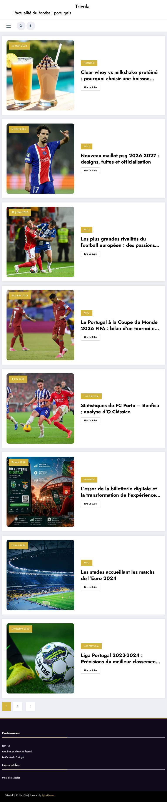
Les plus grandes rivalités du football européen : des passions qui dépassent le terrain (118, 242)
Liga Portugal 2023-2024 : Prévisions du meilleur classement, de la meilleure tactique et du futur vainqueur (120, 658)
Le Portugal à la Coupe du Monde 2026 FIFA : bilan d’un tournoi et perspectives (119, 325)
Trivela (82, 6)
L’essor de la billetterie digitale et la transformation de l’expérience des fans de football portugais (119, 492)
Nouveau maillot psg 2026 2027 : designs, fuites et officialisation (120, 158)
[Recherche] (21, 26)
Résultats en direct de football (17, 751)
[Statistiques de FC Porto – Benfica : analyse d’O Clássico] (40, 408)
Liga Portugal (91, 396)
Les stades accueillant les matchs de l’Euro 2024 (118, 575)
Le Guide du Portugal (13, 757)
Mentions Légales (11, 777)
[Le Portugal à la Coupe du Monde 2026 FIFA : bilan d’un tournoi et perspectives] (40, 325)
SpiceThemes (48, 795)
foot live (6, 745)
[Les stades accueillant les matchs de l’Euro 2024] (40, 575)
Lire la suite (90, 87)
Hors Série (89, 63)
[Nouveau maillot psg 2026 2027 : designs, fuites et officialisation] (40, 159)
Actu (86, 146)
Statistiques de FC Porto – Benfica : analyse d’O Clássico (120, 408)
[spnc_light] (31, 26)
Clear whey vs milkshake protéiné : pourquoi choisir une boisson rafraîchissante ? (119, 75)
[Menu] (8, 25)
